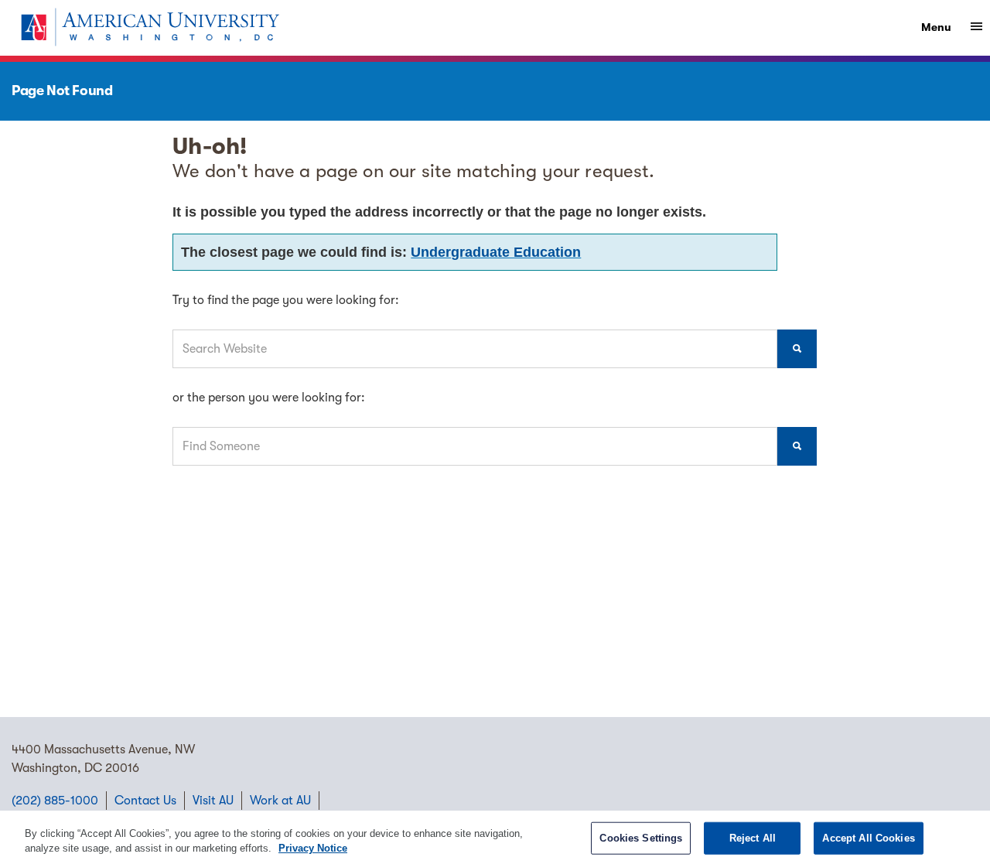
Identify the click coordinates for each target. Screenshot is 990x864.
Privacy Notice (312, 848)
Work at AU (280, 801)
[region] (495, 837)
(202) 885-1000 (55, 801)
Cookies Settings (640, 838)
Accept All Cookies (868, 838)
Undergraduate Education (496, 252)
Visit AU (213, 801)
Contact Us (145, 801)
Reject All (752, 838)
